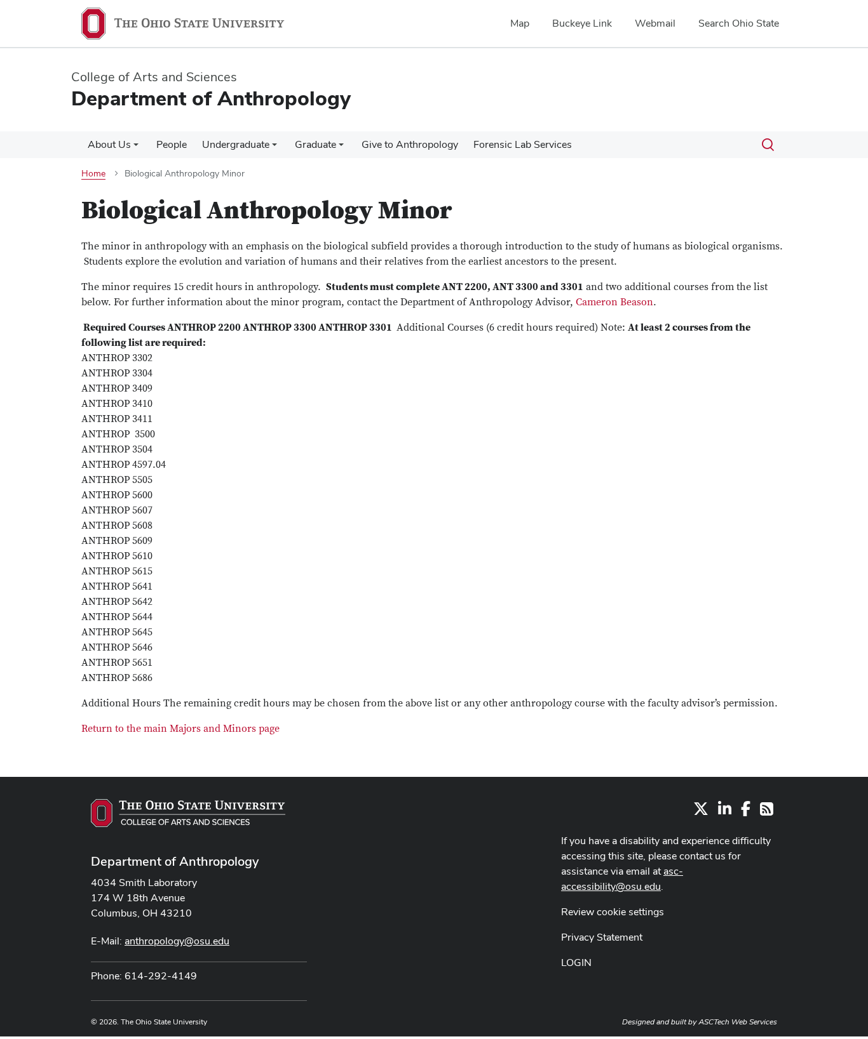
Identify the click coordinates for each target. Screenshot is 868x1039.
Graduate (315, 144)
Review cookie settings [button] (612, 911)
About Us (109, 144)
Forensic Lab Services (522, 144)
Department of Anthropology (175, 861)
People (171, 144)
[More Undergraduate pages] (274, 148)
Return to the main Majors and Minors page (180, 728)
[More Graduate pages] (341, 148)
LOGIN (576, 962)
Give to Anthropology (410, 144)
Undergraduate (235, 144)
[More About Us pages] (136, 148)
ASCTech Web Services (737, 1022)
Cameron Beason (614, 302)
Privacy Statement (601, 937)
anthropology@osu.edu (177, 941)
